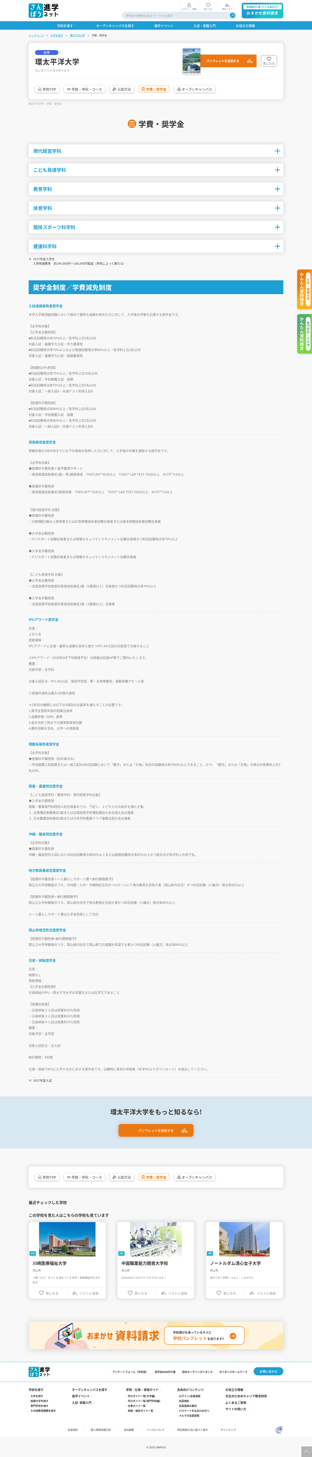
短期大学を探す (39, 1401)
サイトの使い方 (235, 1409)
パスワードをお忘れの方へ (194, 1410)
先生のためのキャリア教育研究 (246, 1396)
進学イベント (81, 1396)
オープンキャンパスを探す (89, 1389)
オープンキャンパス (197, 89)
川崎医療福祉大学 (50, 1263)
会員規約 (184, 1401)
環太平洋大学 (77, 35)
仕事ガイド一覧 (137, 1406)
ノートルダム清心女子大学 (235, 1263)
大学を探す (57, 35)
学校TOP (49, 89)
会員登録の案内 (188, 1406)
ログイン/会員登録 (189, 1396)
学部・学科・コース (87, 89)
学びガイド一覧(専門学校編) (144, 1401)
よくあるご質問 (235, 1402)
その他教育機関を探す (43, 1410)
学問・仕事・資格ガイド (142, 1389)
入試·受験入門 (81, 1402)
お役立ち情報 (234, 1389)
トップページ (36, 35)
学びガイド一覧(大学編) (141, 1396)
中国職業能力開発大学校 (144, 1263)
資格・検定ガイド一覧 (140, 1410)
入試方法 (124, 89)
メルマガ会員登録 (189, 1415)
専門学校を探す (39, 1406)
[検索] (232, 15)
